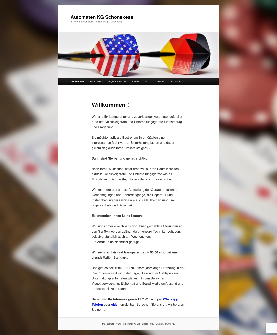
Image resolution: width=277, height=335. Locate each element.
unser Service (96, 81)
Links (146, 81)
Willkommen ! (78, 81)
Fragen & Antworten (117, 81)
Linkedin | (160, 323)
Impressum (176, 81)
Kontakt (135, 81)
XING (152, 323)
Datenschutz (160, 81)
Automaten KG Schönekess (102, 16)
